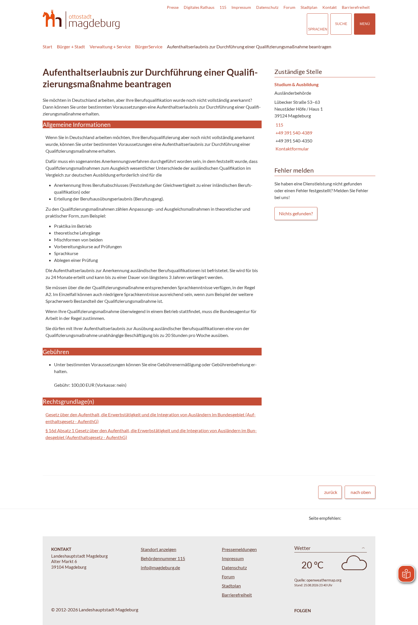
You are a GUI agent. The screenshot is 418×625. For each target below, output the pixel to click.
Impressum (241, 7)
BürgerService (148, 46)
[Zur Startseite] (81, 19)
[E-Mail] (362, 518)
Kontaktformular (291, 148)
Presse (173, 7)
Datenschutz (267, 7)
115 (223, 7)
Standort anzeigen (158, 549)
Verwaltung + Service (110, 46)
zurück (330, 492)
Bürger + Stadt (71, 46)
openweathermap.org (324, 580)
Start (47, 46)
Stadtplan (309, 7)
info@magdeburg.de (160, 567)
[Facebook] (354, 518)
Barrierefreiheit (356, 7)
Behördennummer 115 (163, 558)
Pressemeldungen (239, 549)
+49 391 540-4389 (293, 132)
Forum (289, 7)
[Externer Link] (262, 24)
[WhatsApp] (369, 518)
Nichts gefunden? (296, 213)
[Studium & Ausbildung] (322, 117)
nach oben (361, 492)
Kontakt (329, 7)
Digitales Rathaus (199, 7)
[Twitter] (347, 518)
